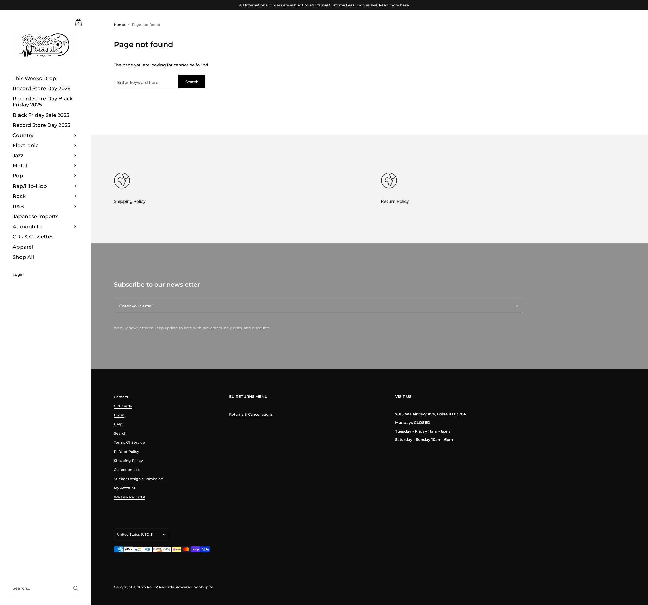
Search (191, 81)
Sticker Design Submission (138, 479)
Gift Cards (123, 406)
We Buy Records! (129, 497)
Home (119, 24)
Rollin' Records (160, 587)
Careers (121, 397)
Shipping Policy (130, 201)
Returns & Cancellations (251, 414)
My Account (124, 488)
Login (119, 415)
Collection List (127, 469)
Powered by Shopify (194, 587)
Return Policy (395, 201)
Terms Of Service (129, 442)
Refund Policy (126, 451)
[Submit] (75, 588)
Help (118, 424)
